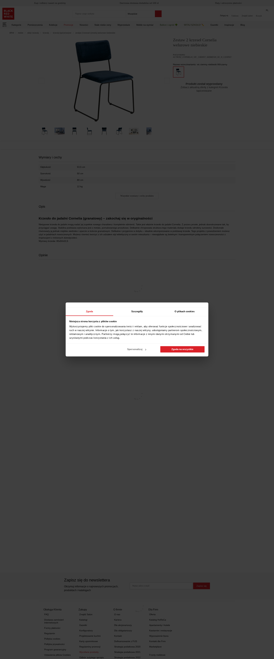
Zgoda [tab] (89, 311)
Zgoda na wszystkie (182, 349)
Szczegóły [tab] (137, 311)
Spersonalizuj (134, 349)
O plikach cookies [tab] (185, 311)
